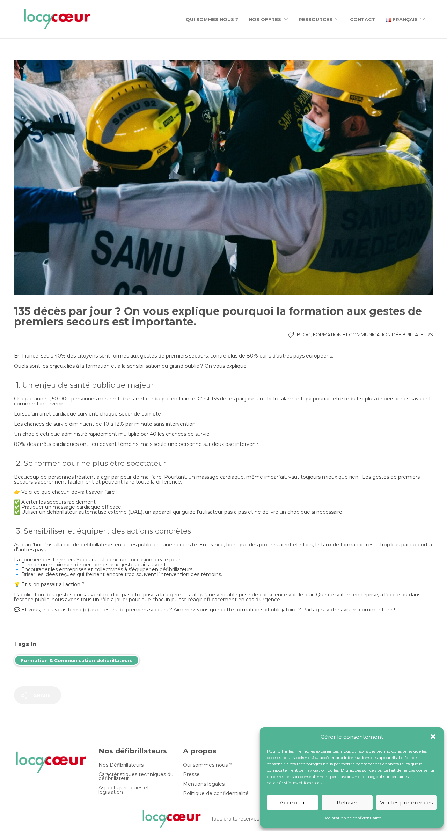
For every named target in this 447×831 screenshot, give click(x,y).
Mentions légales (204, 784)
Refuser (347, 802)
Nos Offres (265, 19)
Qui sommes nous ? (212, 19)
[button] (433, 736)
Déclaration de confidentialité (352, 818)
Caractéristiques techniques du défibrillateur (136, 776)
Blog (303, 334)
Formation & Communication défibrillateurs (77, 660)
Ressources (315, 19)
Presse (191, 775)
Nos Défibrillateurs (121, 765)
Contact (362, 19)
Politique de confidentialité (216, 793)
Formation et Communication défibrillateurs (373, 334)
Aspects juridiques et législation (123, 790)
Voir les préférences (406, 802)
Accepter (292, 802)
